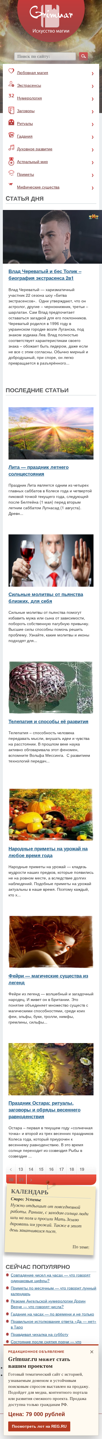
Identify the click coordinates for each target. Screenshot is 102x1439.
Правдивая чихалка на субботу (39, 1334)
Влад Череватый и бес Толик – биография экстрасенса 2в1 (44, 274)
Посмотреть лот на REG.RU (39, 1426)
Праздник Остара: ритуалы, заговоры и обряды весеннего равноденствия (44, 1109)
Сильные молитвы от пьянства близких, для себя (45, 597)
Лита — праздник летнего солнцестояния (38, 470)
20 (11, 1179)
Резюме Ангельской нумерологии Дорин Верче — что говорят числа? (48, 1303)
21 (21, 1179)
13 (20, 1169)
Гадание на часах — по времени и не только (52, 1314)
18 (71, 1169)
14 (31, 1169)
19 (82, 1169)
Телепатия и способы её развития (48, 721)
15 (41, 1169)
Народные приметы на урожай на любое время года (48, 852)
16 (51, 1169)
